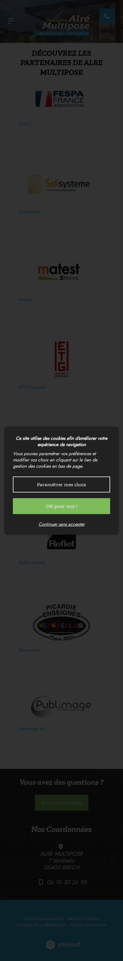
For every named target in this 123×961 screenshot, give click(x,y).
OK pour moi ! (61, 506)
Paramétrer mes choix (61, 484)
